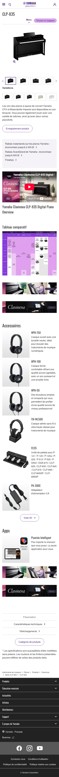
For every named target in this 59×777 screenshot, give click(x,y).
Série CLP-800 (11, 675)
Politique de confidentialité (15, 764)
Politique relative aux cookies (43, 764)
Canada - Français (14, 731)
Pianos (26, 672)
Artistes (5, 702)
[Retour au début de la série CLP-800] (29, 288)
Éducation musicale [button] (10, 688)
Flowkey (9, 159)
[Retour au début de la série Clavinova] (29, 307)
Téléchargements (28, 631)
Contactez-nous (18, 759)
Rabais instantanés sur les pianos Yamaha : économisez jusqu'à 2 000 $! (27, 145)
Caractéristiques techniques (28, 624)
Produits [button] (5, 681)
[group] (10, 81)
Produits (35, 672)
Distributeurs (7, 709)
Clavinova (45, 672)
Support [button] (5, 716)
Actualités (6, 695)
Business (6, 737)
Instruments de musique (11, 672)
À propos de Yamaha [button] (10, 723)
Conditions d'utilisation (38, 759)
